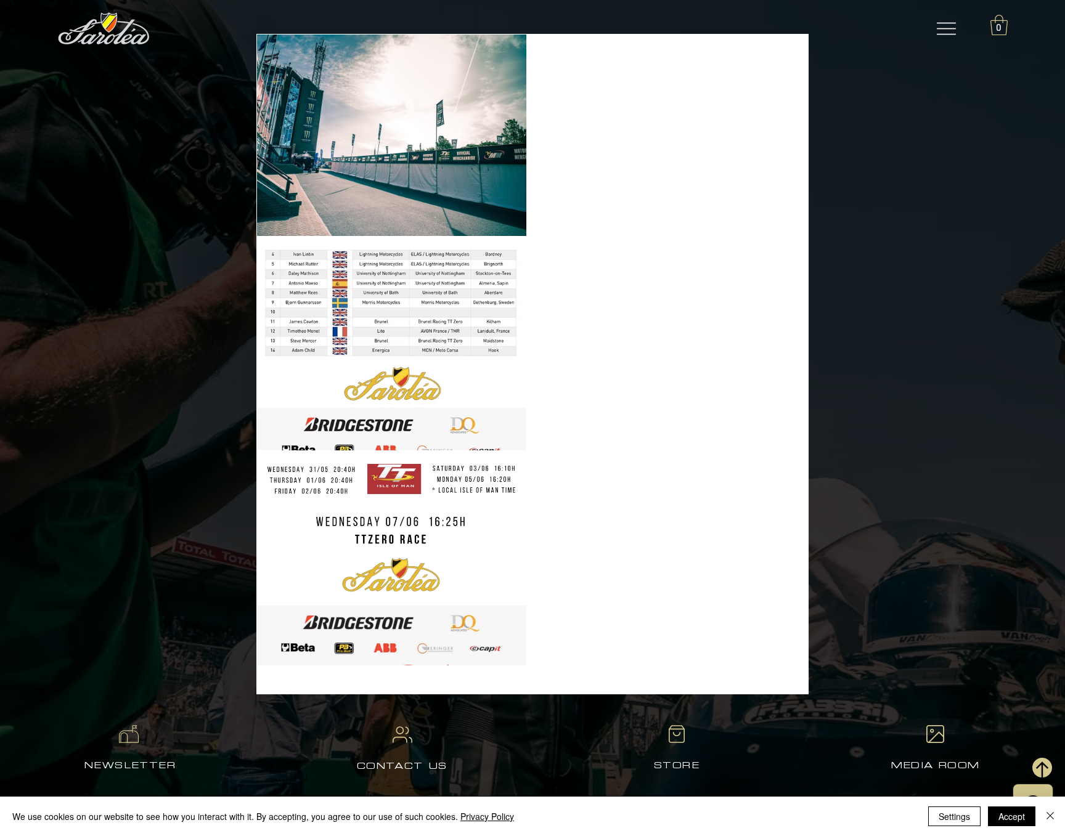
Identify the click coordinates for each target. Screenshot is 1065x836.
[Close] (1050, 816)
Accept (1011, 816)
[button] (946, 28)
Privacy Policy (487, 816)
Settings (954, 816)
